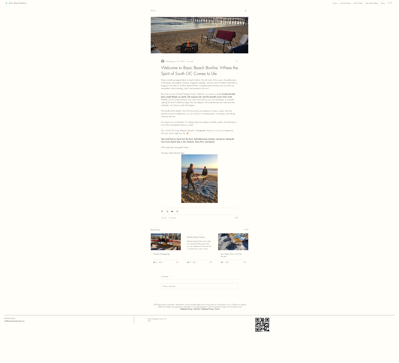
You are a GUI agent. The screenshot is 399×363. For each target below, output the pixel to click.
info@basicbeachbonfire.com (14, 321)
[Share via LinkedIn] (172, 211)
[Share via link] (177, 211)
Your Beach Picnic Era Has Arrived (231, 255)
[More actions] (236, 61)
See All (246, 229)
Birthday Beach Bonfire (196, 237)
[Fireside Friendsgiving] (166, 241)
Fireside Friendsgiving (161, 254)
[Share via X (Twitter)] (167, 211)
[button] (391, 3)
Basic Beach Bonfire (17, 3)
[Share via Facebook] (162, 211)
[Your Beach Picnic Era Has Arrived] (233, 241)
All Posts (153, 11)
